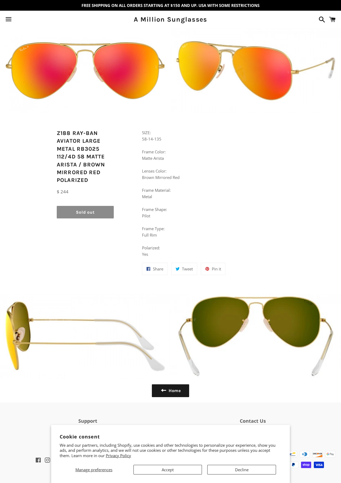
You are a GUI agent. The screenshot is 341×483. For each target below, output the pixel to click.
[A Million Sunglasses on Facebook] (18, 20)
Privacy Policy (118, 455)
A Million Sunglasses (170, 19)
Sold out (85, 212)
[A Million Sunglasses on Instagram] (27, 20)
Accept (168, 469)
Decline (242, 469)
